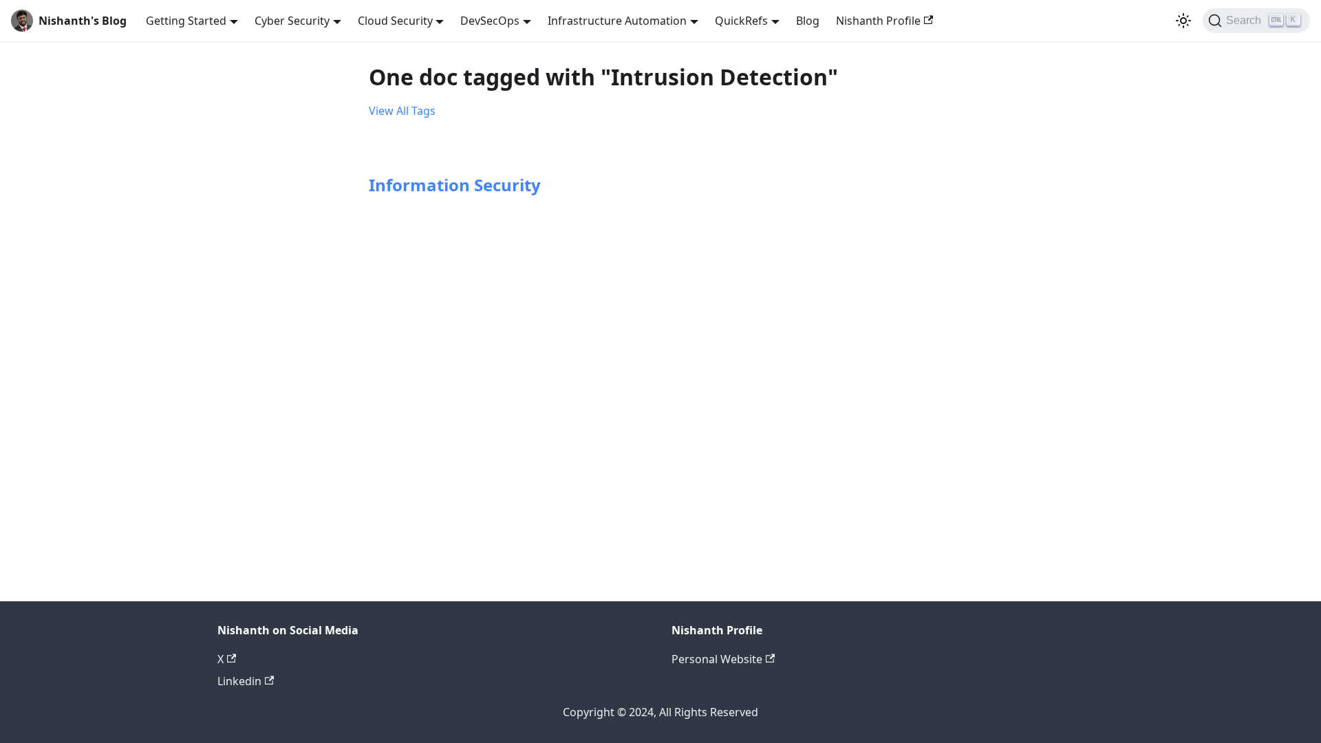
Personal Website (717, 659)
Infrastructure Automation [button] (617, 20)
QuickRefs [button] (741, 20)
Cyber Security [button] (292, 20)
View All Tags (402, 110)
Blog (807, 20)
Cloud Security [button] (395, 20)
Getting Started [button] (186, 20)
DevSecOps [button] (489, 20)
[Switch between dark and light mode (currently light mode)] (1183, 21)
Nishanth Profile (878, 20)
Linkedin (239, 681)
